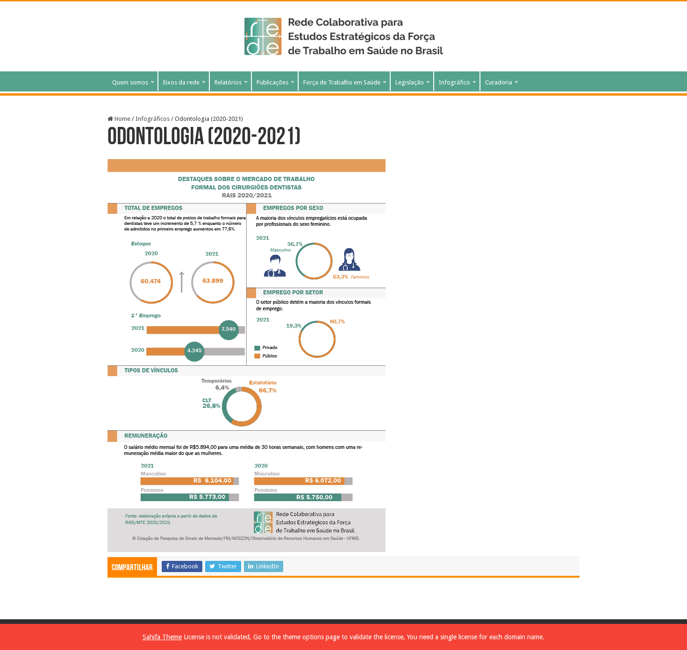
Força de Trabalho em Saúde (341, 82)
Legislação (409, 82)
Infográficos (153, 118)
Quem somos (130, 82)
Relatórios (228, 82)
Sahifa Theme (162, 637)
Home (121, 118)
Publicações (272, 82)
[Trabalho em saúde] (343, 34)
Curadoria (498, 82)
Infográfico (454, 82)
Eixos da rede (181, 82)
